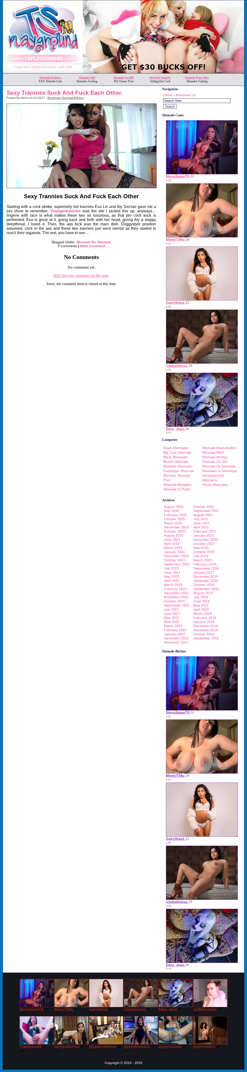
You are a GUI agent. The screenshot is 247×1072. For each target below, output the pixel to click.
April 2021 (201, 527)
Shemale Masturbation (219, 448)
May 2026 (171, 511)
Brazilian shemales (177, 466)
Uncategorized (213, 475)
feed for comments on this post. (81, 276)
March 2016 (202, 613)
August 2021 (203, 515)
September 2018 (206, 568)
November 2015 (205, 630)
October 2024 (174, 531)
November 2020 (205, 539)
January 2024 (174, 552)
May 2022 (171, 618)
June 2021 (201, 523)
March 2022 (173, 626)
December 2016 (205, 576)
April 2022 (171, 622)
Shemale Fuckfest (50, 77)
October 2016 (203, 585)
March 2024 (173, 548)
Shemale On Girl (214, 462)
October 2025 (174, 519)
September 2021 (206, 511)
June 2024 (172, 539)
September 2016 (206, 589)
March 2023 (173, 585)
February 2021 (204, 531)
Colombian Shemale (178, 471)
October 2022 (174, 601)
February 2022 (175, 630)
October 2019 (203, 552)
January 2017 (203, 572)
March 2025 (173, 523)
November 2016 (205, 581)
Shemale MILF (213, 452)
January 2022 (174, 634)
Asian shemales (175, 448)
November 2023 (176, 556)
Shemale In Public (177, 489)
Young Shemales (215, 485)
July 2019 (200, 556)
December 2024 (176, 527)
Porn (167, 480)
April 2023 (171, 581)
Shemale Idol (87, 77)
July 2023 (171, 568)
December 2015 (205, 626)
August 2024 (173, 535)
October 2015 (203, 634)
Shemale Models (214, 457)
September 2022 (177, 605)
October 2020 (203, 544)
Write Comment (92, 246)
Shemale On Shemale (93, 242)
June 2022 (172, 613)
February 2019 (204, 564)
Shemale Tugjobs (160, 77)
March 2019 (202, 560)
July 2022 (171, 609)
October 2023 (174, 560)
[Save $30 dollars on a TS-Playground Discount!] (123, 72)
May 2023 (171, 576)
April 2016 (201, 609)
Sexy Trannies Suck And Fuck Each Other (64, 92)
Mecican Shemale (177, 475)
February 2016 (204, 618)
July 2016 (200, 597)
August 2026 (173, 507)
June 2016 (201, 601)
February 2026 (175, 515)
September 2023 (177, 564)
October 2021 (203, 507)
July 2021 (200, 519)
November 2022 (176, 597)
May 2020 (201, 548)
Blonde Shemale (175, 462)
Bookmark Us (186, 95)
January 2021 (203, 535)
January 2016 (203, 622)
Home (167, 95)
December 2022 (176, 593)
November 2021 (176, 642)
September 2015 (206, 638)
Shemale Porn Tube (197, 77)
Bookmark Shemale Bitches (66, 98)
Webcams (209, 480)
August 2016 (203, 593)
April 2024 (171, 544)
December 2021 (176, 638)
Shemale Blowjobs (177, 485)
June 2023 (172, 572)
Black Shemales (175, 457)
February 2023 (175, 589)
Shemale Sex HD (123, 77)
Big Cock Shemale (177, 452)
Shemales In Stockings (219, 471)
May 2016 (201, 605)
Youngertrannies (65, 211)
